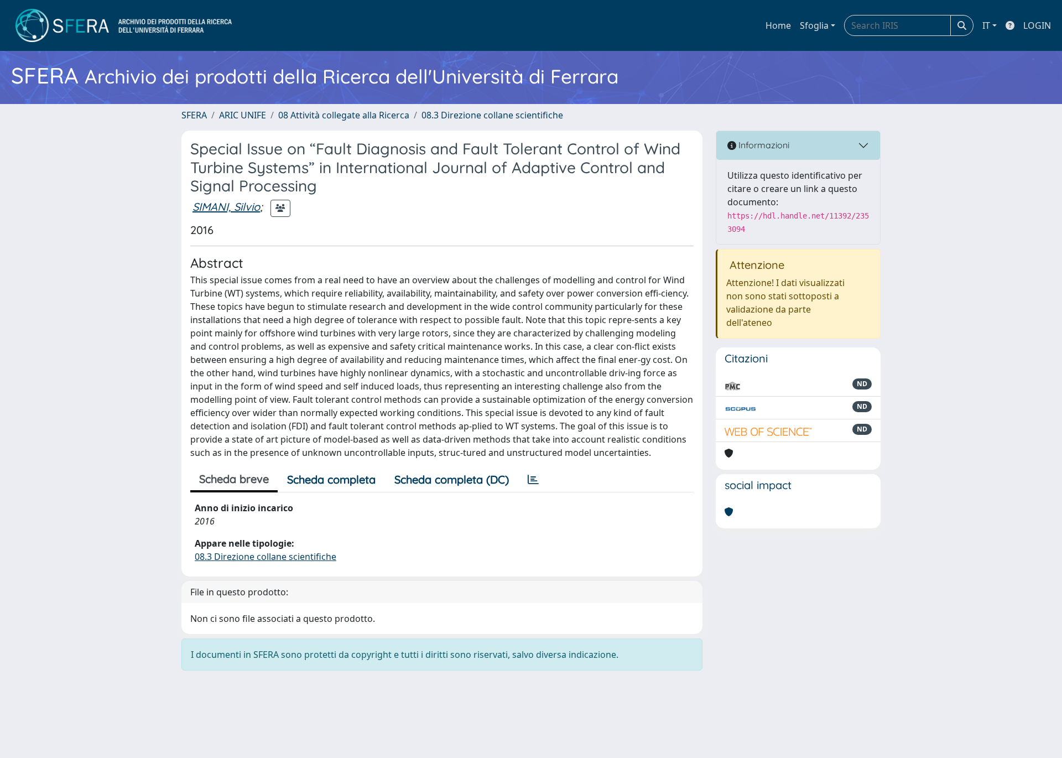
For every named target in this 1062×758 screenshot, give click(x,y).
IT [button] (986, 25)
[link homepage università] (124, 25)
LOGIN (1037, 25)
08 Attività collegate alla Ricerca (343, 115)
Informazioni (762, 144)
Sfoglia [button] (814, 25)
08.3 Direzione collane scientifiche (492, 115)
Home (778, 25)
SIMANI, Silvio (226, 207)
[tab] (533, 479)
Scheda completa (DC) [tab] (451, 479)
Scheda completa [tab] (331, 479)
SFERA (194, 115)
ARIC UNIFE (242, 115)
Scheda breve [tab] (234, 479)
